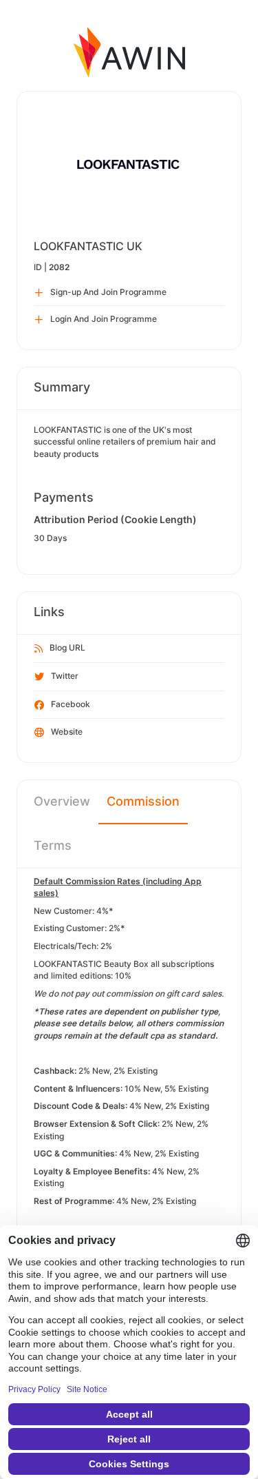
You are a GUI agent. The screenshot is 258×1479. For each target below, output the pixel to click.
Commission (143, 801)
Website (67, 731)
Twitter (64, 676)
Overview (62, 801)
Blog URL (67, 647)
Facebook (70, 704)
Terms (53, 845)
